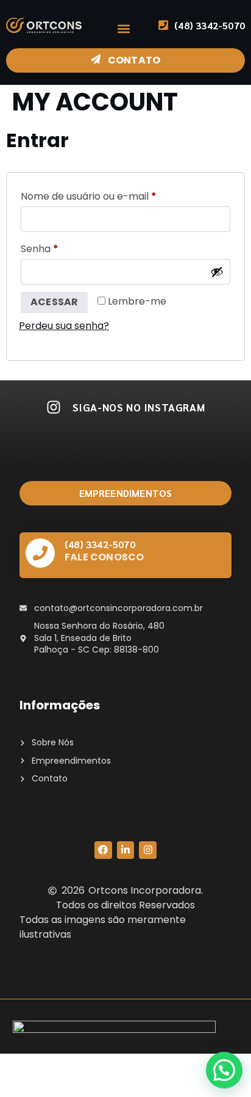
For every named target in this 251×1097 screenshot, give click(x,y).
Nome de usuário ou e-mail (116, 195)
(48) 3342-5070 (100, 544)
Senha (67, 247)
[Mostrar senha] (217, 271)
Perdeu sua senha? (64, 326)
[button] (123, 28)
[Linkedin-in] (126, 850)
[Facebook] (103, 850)
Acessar (54, 302)
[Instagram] (148, 850)
